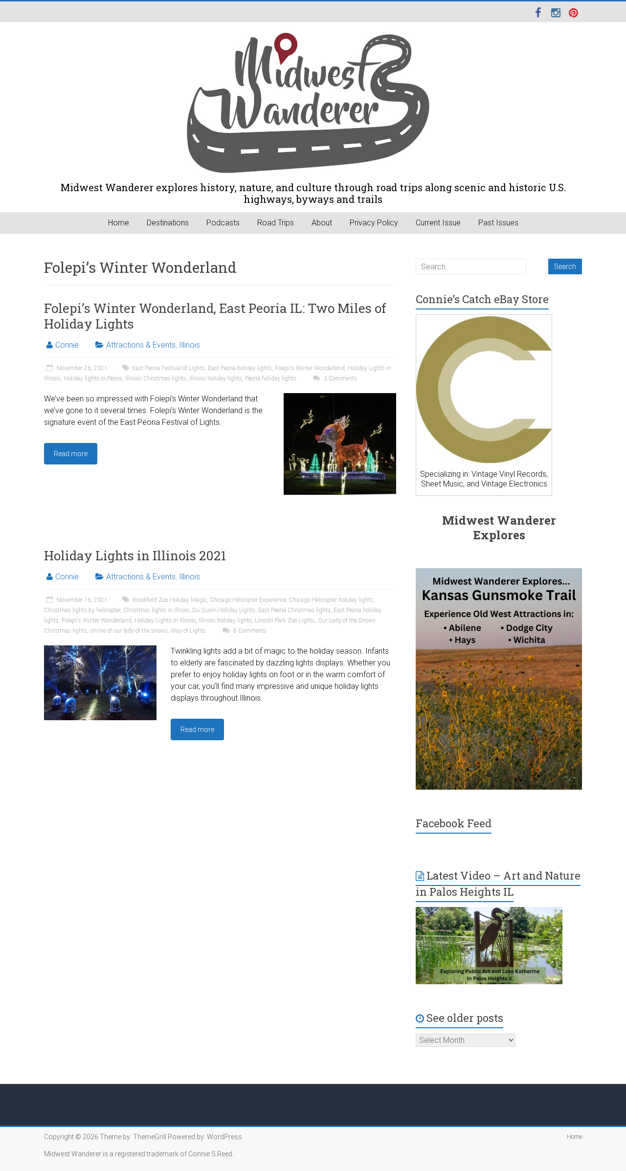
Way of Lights (188, 630)
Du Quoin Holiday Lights (223, 610)
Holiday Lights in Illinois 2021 (135, 555)
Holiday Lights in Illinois (165, 620)
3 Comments (339, 378)
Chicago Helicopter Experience (248, 600)
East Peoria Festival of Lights (168, 368)
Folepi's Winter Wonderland (310, 368)
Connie (67, 345)
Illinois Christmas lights (155, 378)
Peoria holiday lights (270, 378)
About (322, 222)
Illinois (189, 345)
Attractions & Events (141, 345)
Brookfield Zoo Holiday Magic (169, 600)
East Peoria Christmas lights (294, 610)
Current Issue (438, 222)
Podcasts (223, 222)
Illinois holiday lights (215, 378)
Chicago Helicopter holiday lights (331, 600)
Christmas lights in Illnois (156, 610)
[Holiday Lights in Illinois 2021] (100, 650)
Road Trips (275, 222)
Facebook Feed (454, 823)
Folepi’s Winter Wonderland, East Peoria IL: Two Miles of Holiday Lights (215, 316)
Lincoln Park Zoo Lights (285, 620)
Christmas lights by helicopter (82, 610)
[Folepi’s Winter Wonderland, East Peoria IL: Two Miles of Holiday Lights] (340, 397)
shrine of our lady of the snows (129, 630)
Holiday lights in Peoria (93, 378)
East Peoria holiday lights (240, 368)
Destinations (168, 222)
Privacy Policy (374, 222)
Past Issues (498, 222)
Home (118, 222)
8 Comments (249, 630)
